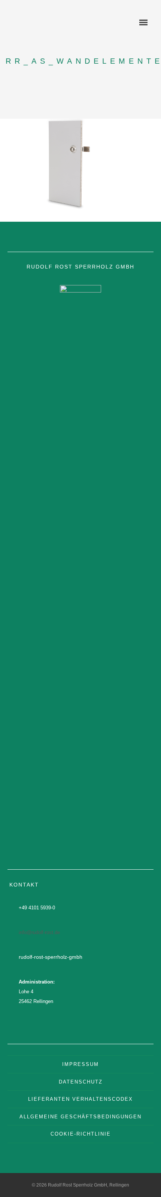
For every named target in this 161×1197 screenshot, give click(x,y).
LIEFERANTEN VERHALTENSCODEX (80, 1099)
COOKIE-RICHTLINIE (81, 1134)
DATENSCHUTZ (81, 1082)
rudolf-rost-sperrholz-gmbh (50, 957)
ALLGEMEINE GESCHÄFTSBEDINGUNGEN (80, 1116)
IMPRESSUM (80, 1064)
